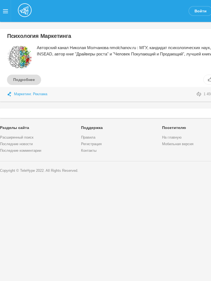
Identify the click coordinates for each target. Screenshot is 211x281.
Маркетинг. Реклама (30, 94)
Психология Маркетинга (39, 36)
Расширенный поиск (17, 137)
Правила (88, 137)
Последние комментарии (20, 151)
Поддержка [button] (92, 127)
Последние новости (16, 144)
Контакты (88, 151)
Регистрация (91, 144)
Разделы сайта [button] (14, 127)
